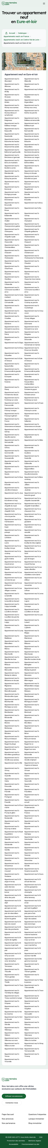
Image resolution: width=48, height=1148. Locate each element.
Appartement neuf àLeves (33, 593)
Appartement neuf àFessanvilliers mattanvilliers (31, 382)
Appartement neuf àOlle (13, 763)
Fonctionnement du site (30, 1144)
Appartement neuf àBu (32, 208)
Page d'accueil (8, 1114)
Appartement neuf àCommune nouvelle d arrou (12, 290)
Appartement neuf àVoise (14, 1049)
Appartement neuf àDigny (14, 342)
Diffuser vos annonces (13, 1096)
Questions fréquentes (37, 1114)
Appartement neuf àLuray (14, 631)
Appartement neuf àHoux (14, 477)
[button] (44, 3)
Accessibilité (13, 1144)
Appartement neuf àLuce (33, 615)
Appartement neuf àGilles (33, 440)
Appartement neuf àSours (33, 874)
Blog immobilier (35, 1123)
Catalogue (22, 33)
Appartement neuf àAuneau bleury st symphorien (12, 113)
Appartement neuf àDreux (14, 348)
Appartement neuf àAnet (33, 89)
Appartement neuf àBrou (33, 203)
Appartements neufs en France (16, 36)
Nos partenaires (8, 1123)
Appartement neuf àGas (33, 429)
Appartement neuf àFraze (33, 403)
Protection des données (16, 1141)
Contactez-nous (11, 1103)
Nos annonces (8, 1119)
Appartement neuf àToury (14, 985)
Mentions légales (34, 1141)
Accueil (12, 33)
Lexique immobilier (36, 1119)
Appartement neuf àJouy (14, 493)
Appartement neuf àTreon (33, 990)
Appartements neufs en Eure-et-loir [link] (17, 43)
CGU (40, 1137)
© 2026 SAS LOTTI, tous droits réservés (21, 1137)
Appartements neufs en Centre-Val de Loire (21, 40)
